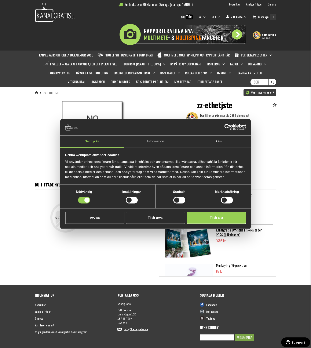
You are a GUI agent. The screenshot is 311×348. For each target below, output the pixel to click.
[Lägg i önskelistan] (275, 105)
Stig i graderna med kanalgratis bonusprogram (61, 332)
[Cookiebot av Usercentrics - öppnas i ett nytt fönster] (227, 127)
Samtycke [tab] (92, 141)
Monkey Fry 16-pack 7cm (232, 265)
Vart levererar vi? (262, 92)
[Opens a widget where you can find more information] (295, 342)
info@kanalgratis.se (136, 329)
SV (200, 17)
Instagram (212, 311)
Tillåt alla (216, 217)
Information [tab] (155, 141)
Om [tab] (219, 141)
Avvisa (95, 217)
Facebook (211, 305)
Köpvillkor (40, 305)
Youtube (210, 318)
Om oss (39, 318)
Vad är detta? (266, 38)
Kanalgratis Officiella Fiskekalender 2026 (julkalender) (239, 232)
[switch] (132, 200)
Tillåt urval (155, 217)
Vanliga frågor (43, 311)
